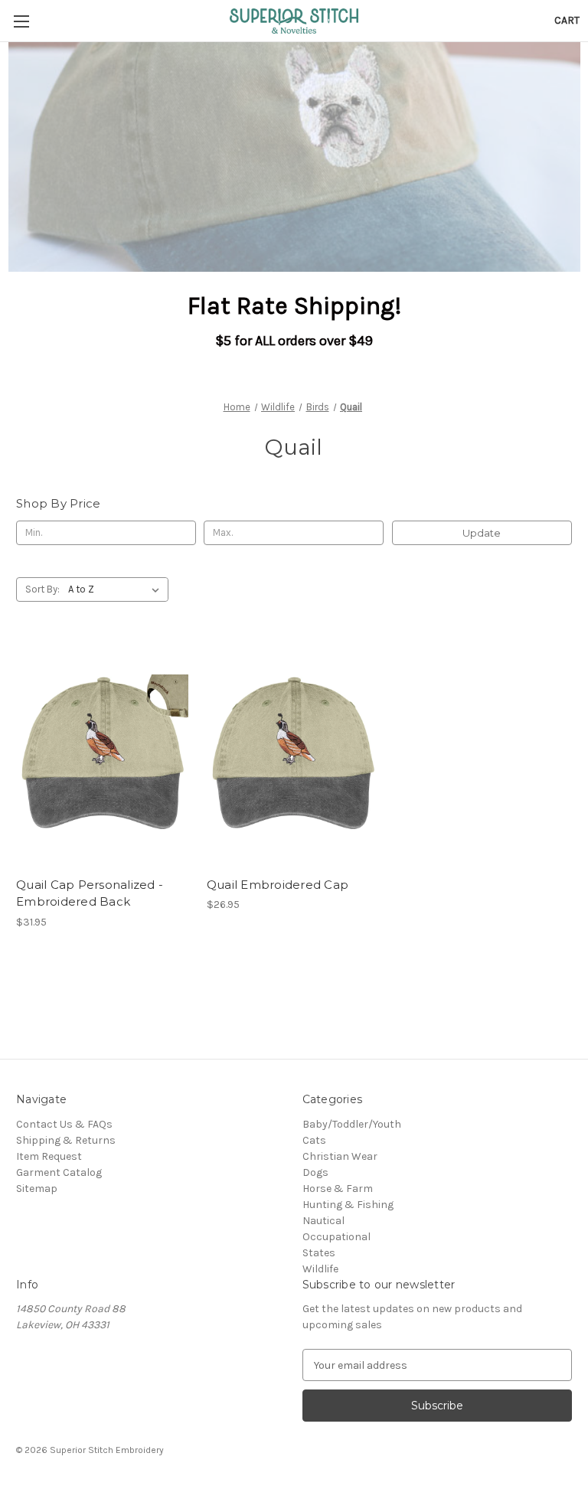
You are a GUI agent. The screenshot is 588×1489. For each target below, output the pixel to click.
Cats (314, 1140)
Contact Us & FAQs (64, 1124)
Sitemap (36, 1188)
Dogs (315, 1172)
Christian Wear (339, 1156)
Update (481, 533)
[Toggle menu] (21, 21)
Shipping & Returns (66, 1140)
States (318, 1252)
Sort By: (42, 589)
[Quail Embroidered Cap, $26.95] (294, 754)
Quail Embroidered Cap (277, 884)
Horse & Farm (337, 1188)
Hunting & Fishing (348, 1204)
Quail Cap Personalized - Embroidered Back (89, 893)
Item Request (49, 1156)
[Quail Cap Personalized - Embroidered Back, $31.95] (103, 754)
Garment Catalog (59, 1172)
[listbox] (117, 589)
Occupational (336, 1236)
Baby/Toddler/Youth (351, 1124)
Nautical (323, 1220)
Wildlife (320, 1268)
